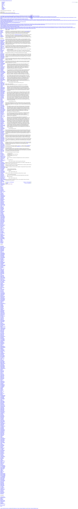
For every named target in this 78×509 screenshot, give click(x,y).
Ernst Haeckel (2, 337)
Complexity (12, 19)
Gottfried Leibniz (2, 147)
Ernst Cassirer (2, 78)
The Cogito (1, 17)
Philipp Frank (2, 319)
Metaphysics (39, 16)
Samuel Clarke (2, 83)
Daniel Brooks (2, 272)
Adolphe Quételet (2, 421)
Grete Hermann (2, 349)
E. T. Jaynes (1, 357)
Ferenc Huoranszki (2, 133)
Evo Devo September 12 (2, 503)
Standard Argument (66, 17)
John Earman (2, 97)
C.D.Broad (1, 70)
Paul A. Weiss (2, 481)
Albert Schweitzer (2, 205)
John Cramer (2, 291)
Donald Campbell (2, 277)
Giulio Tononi (2, 463)
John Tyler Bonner (2, 265)
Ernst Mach (1, 383)
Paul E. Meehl (2, 168)
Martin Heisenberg (2, 346)
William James (2, 135)
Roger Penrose (2, 410)
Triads (25, 21)
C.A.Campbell (2, 73)
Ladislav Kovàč (2, 367)
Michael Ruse (2, 432)
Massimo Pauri (2, 409)
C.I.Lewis (1, 152)
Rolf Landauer (2, 370)
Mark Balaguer (2, 54)
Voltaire (1, 227)
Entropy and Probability (7, 22)
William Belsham (2, 56)
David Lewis (2, 153)
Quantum (1, 35)
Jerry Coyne (1, 290)
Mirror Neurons (67, 20)
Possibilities (48, 16)
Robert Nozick (2, 178)
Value (2, 4)
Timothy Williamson (1, 240)
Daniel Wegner (2, 479)
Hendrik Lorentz (2, 381)
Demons (1, 21)
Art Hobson (1, 352)
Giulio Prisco (2, 419)
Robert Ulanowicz (2, 465)
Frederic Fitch (2, 105)
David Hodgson (2, 128)
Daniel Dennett (2, 92)
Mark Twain (1, 223)
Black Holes (1, 23)
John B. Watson (2, 478)
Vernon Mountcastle (1, 400)
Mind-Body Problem (6, 20)
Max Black (1, 62)
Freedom (3, 3)
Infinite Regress (38, 19)
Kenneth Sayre (2, 202)
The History (8, 17)
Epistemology (32, 19)
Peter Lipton (1, 154)
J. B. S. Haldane (2, 339)
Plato (1, 186)
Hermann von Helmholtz (2, 348)
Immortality (23, 16)
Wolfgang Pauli (2, 408)
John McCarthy (2, 393)
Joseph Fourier (2, 318)
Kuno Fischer (2, 104)
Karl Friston (1, 323)
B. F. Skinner (2, 448)
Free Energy (4, 18)
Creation (7, 25)
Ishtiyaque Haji (2, 120)
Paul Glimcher (2, 331)
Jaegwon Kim (2, 139)
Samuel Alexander (2, 42)
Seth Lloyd (1, 379)
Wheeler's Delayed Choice (32, 28)
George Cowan (2, 289)
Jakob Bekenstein (2, 257)
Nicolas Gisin (2, 330)
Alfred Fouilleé (2, 108)
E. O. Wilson (2, 487)
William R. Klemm (2, 363)
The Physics (23, 17)
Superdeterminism (71, 17)
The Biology (26, 17)
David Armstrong (2, 48)
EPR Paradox (21, 27)
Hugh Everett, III (2, 314)
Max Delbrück (2, 300)
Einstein (10, 25)
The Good (14, 18)
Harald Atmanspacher (2, 49)
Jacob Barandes (2, 254)
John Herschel (2, 350)
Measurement (30, 16)
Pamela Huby (2, 132)
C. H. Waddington (2, 476)
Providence (54, 19)
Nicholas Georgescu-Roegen (2, 327)
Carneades (1, 76)
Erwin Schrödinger (2, 438)
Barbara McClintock (1, 394)
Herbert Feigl (2, 101)
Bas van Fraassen (2, 110)
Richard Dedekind (2, 298)
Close (14, 10)
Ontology (47, 19)
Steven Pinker (2, 184)
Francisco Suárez (2, 221)
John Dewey (2, 94)
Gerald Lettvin (2, 375)
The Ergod (26, 18)
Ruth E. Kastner (2, 361)
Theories (23, 21)
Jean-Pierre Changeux (1, 283)
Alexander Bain (2, 53)
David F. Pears (2, 181)
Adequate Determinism (42, 17)
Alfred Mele (1, 170)
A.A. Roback (2, 426)
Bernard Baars (2, 250)
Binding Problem (11, 20)
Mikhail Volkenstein (1, 472)
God (19, 16)
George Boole (2, 67)
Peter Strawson (2, 219)
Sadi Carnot (1, 278)
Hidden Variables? (38, 27)
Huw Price (1, 188)
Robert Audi (1, 50)
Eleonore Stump (2, 220)
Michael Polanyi (2, 416)
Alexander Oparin (2, 406)
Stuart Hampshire (2, 121)
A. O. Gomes (2, 332)
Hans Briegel (2, 270)
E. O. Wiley (1, 486)
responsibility (28, 145)
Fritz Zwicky (2, 493)
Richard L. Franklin (2, 109)
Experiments (12, 21)
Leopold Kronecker (2, 368)
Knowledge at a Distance (44, 27)
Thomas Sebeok (2, 440)
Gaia (32, 26)
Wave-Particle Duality (38, 24)
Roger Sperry (2, 451)
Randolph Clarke (2, 82)
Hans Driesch (2, 306)
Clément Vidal (2, 471)
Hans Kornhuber (2, 365)
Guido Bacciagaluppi (2, 252)
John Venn (1, 226)
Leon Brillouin (2, 271)
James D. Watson (2, 477)
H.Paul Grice (2, 119)
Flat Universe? (16, 16)
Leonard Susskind (2, 456)
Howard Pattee (2, 407)
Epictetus (1, 99)
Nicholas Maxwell (2, 163)
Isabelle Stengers (2, 217)
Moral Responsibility (48, 17)
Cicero (1, 81)
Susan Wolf (1, 242)
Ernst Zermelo (2, 491)
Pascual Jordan (2, 359)
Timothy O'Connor (2, 179)
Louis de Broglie (2, 299)
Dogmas (7, 21)
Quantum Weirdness (11, 28)
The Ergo (1, 18)
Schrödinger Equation (3, 24)
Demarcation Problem (24, 19)
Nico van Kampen (2, 466)
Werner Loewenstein (2, 380)
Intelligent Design (41, 26)
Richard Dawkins (2, 296)
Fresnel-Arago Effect (25, 27)
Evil (14, 16)
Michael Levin (2, 149)
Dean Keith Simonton (1, 447)
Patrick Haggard (2, 338)
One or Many (50, 19)
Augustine (1, 51)
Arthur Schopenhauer (2, 206)
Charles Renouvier (2, 195)
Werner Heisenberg (2, 347)
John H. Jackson (2, 355)
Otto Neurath (2, 175)
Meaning (42, 19)
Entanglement (3, 8)
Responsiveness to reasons (18, 34)
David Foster (2, 317)
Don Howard (2, 354)
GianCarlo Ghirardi (2, 328)
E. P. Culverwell (2, 292)
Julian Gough (2, 334)
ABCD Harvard (2, 496)
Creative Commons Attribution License (22, 508)
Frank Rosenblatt (2, 429)
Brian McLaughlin (2, 167)
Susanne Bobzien (2, 63)
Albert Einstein (2, 312)
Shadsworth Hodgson (1, 129)
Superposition (17, 24)
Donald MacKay (2, 384)
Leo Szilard (1, 457)
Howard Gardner (2, 324)
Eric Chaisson (2, 281)
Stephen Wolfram (2, 489)
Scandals (3, 9)
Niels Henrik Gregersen (2, 118)
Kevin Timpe (2, 222)
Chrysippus (1, 80)
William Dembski (2, 90)
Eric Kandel (1, 360)
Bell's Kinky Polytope (7, 27)
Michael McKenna (2, 166)
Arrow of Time (2, 16)
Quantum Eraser (2, 28)
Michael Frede (2, 111)
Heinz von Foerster (2, 473)
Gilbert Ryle (1, 200)
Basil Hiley (1, 351)
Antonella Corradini (1, 86)
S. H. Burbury (2, 275)
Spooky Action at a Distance (25, 28)
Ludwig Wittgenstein (1, 241)
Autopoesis (3, 26)
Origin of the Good (18, 18)
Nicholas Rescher (2, 196)
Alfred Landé (2, 371)
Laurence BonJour (2, 66)
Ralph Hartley (2, 342)
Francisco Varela (2, 468)
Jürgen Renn (2, 425)
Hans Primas (2, 418)
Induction (26, 16)
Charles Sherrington (1, 444)
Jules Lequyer (2, 148)
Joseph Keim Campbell (2, 74)
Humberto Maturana (1, 388)
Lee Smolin (1, 449)
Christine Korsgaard (1, 142)
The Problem (5, 17)
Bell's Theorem (2, 27)
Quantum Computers (72, 27)
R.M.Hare (1, 124)
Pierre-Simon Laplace (2, 372)
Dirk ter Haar (2, 335)
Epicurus (1, 100)
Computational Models (39, 20)
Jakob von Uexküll (2, 475)
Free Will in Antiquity (13, 17)
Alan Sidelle (1, 209)
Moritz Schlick (2, 203)
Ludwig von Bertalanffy (1, 261)
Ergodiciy (12, 16)
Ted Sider (1, 210)
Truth (59, 19)
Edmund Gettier (2, 113)
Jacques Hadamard (2, 336)
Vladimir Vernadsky (1, 470)
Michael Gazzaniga (2, 326)
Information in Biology (36, 26)
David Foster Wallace (2, 229)
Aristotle (1, 47)
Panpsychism (76, 20)
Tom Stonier (1, 455)
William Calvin (2, 276)
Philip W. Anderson (2, 247)
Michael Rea (2, 194)
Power (27, 25)
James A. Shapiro (2, 442)
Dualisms (9, 16)
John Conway (2, 286)
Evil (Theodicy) (23, 18)
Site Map (4, 508)
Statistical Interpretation (12, 24)
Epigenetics (29, 26)
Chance (1, 25)
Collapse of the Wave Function (4, 23)
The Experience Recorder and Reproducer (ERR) (59, 20)
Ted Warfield (2, 232)
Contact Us (1, 508)
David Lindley (2, 378)
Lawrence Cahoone (2, 72)
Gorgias (1, 115)
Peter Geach (1, 112)
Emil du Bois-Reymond (2, 65)
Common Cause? (12, 27)
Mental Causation (35, 16)
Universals (57, 19)
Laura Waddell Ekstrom (2, 98)
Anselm (1, 45)
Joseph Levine (2, 150)
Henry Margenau (2, 385)
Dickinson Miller (2, 172)
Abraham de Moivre (1, 301)
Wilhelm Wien (2, 484)
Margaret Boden (2, 262)
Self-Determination (53, 17)
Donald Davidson (2, 88)
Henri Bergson (2, 57)
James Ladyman (2, 145)
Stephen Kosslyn (2, 366)
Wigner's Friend (43, 24)
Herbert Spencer (2, 450)
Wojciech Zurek (2, 492)
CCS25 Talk (2, 501)
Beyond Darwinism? (8, 26)
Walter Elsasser (2, 313)
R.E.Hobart (1, 127)
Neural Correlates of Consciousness (31, 20)
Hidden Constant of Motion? (32, 27)
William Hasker (2, 123)
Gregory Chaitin (2, 282)
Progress (18, 21)
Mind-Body (42, 16)
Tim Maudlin (2, 162)
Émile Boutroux (2, 68)
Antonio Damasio (2, 293)
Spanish (32, 18)
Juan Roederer (2, 428)
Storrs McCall (2, 164)
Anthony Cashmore (2, 280)
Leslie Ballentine (2, 253)
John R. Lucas (2, 158)
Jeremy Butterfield (2, 71)
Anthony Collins (2, 84)
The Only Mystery (21, 24)
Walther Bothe (2, 269)
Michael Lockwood (2, 156)
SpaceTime (7, 24)
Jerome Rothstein (2, 430)
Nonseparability (64, 27)
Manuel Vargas (2, 225)
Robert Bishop (2, 61)
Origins (47, 26)
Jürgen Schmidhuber (2, 437)
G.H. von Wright (2, 228)
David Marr (1, 387)
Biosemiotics (12, 26)
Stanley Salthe (2, 433)
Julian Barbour (2, 255)
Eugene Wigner (2, 485)
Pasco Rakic (1, 422)
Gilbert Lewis (2, 377)
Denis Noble (2, 403)
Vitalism (72, 26)
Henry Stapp (2, 453)
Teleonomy (63, 26)
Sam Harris (1, 341)
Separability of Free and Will (59, 17)
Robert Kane (2, 136)
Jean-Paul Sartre (2, 201)
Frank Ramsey (2, 192)
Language (16, 21)
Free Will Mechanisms (19, 17)
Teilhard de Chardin (1, 459)
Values (29, 25)
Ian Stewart (1, 454)
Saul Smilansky (2, 214)
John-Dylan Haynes (1, 344)
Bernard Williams (2, 238)
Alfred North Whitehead (2, 236)
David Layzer (2, 374)
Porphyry (1, 187)
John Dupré (1, 307)
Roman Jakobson (2, 356)
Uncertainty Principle (32, 24)
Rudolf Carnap (2, 75)
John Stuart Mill (2, 171)
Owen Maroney (2, 386)
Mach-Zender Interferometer (51, 27)
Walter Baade (2, 249)
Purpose (49, 26)
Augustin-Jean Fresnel (2, 322)
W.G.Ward (1, 231)
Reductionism (52, 26)
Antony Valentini (2, 467)
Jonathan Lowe (19, 146)
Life (2, 5)
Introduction (1, 30)
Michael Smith (2, 215)
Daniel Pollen (2, 417)
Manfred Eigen (2, 311)
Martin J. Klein (2, 362)
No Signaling (68, 27)
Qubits (15, 28)
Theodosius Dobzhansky (2, 305)
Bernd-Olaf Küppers (1, 369)
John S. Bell (1, 258)
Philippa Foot (2, 107)
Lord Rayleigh (2, 423)
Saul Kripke (1, 143)
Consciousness (6, 16)
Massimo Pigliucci (2, 411)
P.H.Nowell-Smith (2, 177)
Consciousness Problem (17, 20)
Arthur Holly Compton (2, 285)
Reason (21, 21)
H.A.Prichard (2, 189)
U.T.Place (1, 185)
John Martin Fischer (1, 103)
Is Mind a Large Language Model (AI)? (47, 20)
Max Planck (1, 414)
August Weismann (2, 480)
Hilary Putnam (2, 190)
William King (2, 140)
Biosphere (15, 26)
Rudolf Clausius (2, 284)
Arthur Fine (1, 102)
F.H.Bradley (1, 69)
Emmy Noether (2, 402)
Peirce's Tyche (12, 22)
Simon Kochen (2, 364)
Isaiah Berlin (2, 58)
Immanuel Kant (2, 137)
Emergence (28, 19)
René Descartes (2, 93)
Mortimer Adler (2, 39)
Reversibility (55, 16)
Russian (32, 17)
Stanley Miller (2, 397)
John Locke (1, 155)
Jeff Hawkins (2, 343)
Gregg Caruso (2, 77)
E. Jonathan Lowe (2, 157)
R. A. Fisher (1, 316)
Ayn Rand (1, 193)
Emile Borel (1, 266)
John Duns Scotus (2, 204)
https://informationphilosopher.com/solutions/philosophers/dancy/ (11, 13)
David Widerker (2, 237)
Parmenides (1, 180)
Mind (2, 6)
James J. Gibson (2, 329)
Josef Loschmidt (2, 382)
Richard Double (2, 95)
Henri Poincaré (2, 415)
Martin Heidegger (2, 125)
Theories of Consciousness (23, 20)
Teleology (60, 26)
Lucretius (1, 159)
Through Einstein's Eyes (17, 22)
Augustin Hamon (2, 340)
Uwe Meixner (2, 169)
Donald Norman (2, 404)
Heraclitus (1, 126)
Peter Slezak (1, 213)
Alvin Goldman (2, 114)
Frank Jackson (2, 134)
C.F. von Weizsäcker (1, 234)
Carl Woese (1, 488)
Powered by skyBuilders (9, 508)
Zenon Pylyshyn (2, 420)
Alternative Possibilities (36, 17)
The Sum (1, 19)
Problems (3, 2)
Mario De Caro (2, 89)
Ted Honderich (2, 131)
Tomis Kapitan (2, 138)
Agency (1, 26)
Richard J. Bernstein (1, 60)
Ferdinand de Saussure (2, 436)
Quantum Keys (57, 27)
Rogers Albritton (2, 40)
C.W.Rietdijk (2, 197)
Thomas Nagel (2, 174)
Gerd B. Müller (2, 401)
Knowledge (16, 25)
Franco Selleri (2, 441)
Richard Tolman (2, 462)
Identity (21, 16)
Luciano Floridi (2, 106)
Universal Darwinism (67, 26)
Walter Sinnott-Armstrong (2, 212)
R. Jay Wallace (2, 230)
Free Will (12, 25)
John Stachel (2, 452)
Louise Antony (2, 46)
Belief (10, 19)
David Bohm (2, 263)
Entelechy (24, 26)
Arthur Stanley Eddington (2, 309)
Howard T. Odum (2, 405)
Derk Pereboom (2, 183)
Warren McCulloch (2, 395)
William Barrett (2, 55)
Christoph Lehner (2, 146)
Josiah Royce (2, 198)
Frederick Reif (2, 424)
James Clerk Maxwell (1, 390)
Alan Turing (1, 464)
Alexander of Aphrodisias (2, 41)
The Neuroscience (30, 17)
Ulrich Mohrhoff (2, 398)
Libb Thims (1, 460)
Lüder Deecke (2, 297)
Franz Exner (1, 315)
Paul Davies (1, 295)
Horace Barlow (2, 256)
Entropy (27, 26)
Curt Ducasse (2, 96)
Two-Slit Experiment (26, 24)
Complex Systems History (17, 19)
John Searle (1, 207)
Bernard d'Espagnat (2, 303)
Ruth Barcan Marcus (2, 161)
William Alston (2, 43)
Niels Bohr (1, 264)
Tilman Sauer (2, 434)
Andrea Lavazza (2, 144)
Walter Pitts (1, 413)
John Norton (2, 176)
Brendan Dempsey (2, 91)
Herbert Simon (2, 445)
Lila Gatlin (1, 325)
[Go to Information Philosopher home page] (6, 0)
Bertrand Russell (2, 199)
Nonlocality (45, 16)
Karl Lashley (2, 373)
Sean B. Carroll (2, 279)
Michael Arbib (2, 248)
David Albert (2, 246)
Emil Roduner (2, 427)
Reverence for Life (56, 26)
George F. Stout (2, 218)
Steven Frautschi (2, 320)
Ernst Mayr (1, 392)
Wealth (31, 25)
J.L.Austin (1, 52)
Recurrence (51, 16)
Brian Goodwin (2, 333)
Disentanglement (17, 27)
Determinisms (4, 21)
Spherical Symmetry (18, 28)
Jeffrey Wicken (2, 483)
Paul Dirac (1, 304)
